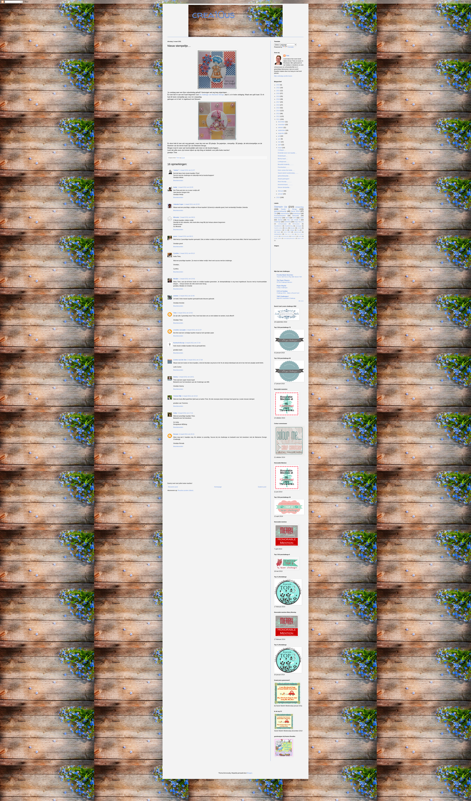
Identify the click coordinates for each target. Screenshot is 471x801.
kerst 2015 (287, 232)
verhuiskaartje (282, 224)
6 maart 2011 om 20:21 (186, 434)
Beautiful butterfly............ (286, 164)
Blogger (249, 773)
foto (286, 230)
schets (299, 228)
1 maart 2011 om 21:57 (187, 170)
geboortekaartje (280, 211)
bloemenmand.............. (285, 184)
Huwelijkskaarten (280, 215)
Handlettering (289, 226)
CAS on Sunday (282, 291)
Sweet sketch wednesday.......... (288, 173)
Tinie (175, 313)
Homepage (218, 487)
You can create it (293, 220)
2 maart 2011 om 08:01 (187, 217)
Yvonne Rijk (177, 396)
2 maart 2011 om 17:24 (192, 343)
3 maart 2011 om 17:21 (185, 413)
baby (286, 228)
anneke (175, 296)
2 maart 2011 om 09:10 (187, 253)
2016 (278, 105)
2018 (278, 99)
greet (175, 236)
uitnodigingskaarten (289, 238)
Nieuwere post (173, 487)
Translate (290, 47)
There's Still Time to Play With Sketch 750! (289, 277)
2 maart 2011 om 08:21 (185, 236)
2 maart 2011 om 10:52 (185, 313)
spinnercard (297, 232)
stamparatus (278, 234)
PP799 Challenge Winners (284, 282)
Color (302, 218)
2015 (278, 108)
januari (280, 194)
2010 (278, 197)
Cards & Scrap (289, 209)
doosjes (292, 228)
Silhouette (295, 215)
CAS (294, 218)
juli (279, 136)
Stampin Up (280, 206)
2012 (278, 116)
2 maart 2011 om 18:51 (186, 377)
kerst (287, 218)
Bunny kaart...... (283, 159)
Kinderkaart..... (282, 156)
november (281, 124)
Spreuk (280, 220)
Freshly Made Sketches (285, 275)
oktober (280, 127)
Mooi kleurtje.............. (285, 181)
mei (279, 142)
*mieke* (176, 170)
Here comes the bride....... (286, 170)
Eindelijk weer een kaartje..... (287, 153)
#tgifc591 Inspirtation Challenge (286, 298)
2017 (278, 102)
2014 (278, 110)
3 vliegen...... (282, 150)
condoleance (278, 230)
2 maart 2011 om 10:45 (187, 296)
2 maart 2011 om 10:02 (187, 279)
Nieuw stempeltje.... (284, 187)
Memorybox (296, 224)
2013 (278, 113)
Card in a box (278, 228)
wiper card (301, 238)
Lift (275, 213)
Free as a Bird (289, 234)
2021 (278, 90)
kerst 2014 (295, 211)
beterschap (278, 218)
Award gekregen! (283, 179)
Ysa (298, 230)
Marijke (176, 279)
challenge (277, 222)
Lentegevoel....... (283, 162)
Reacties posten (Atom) (185, 490)
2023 (278, 85)
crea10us (213, 14)
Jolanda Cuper (178, 204)
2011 (278, 119)
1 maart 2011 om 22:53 (192, 204)
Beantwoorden (178, 180)
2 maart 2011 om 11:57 (194, 330)
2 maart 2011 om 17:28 (195, 360)
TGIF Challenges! (283, 296)
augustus (281, 133)
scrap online (277, 238)
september (282, 130)
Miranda (176, 217)
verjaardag (299, 207)
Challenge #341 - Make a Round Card (288, 293)
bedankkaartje (285, 236)
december (281, 122)
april (279, 145)
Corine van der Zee (180, 360)
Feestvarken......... (283, 167)
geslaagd (298, 226)
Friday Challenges (282, 287)
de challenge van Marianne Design (211, 95)
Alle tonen (301, 301)
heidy (175, 187)
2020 (278, 93)
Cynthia (176, 253)
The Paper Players (283, 280)
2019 (278, 96)
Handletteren (278, 226)
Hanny (175, 377)
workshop (287, 222)
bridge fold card (299, 221)
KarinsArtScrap (178, 343)
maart (280, 148)
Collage (292, 230)
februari (281, 191)
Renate (175, 434)
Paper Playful (281, 286)
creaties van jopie (179, 330)
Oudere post (262, 487)
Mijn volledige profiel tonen (283, 76)
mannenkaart (285, 213)
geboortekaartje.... (284, 176)
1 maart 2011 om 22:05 (185, 187)
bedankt (293, 236)
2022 (278, 88)
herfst (300, 236)
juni (279, 139)
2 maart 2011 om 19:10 (190, 396)
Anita (175, 413)
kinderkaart (297, 213)
